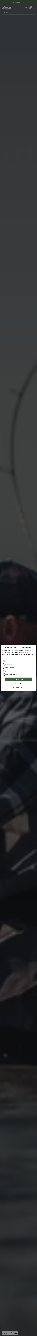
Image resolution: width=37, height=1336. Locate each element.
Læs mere (20, 657)
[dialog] (18, 668)
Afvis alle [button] (18, 683)
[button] (18, 688)
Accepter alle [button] (18, 679)
